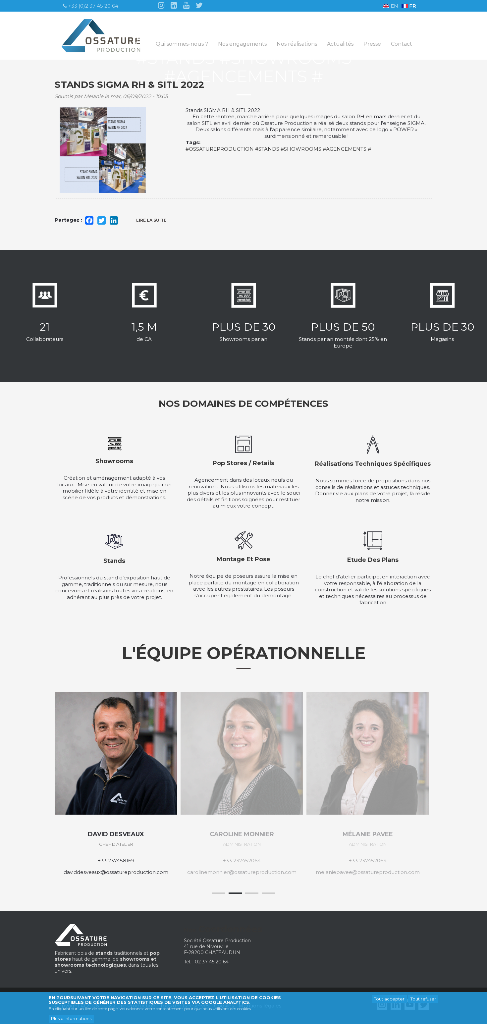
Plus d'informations (71, 1018)
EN (393, 6)
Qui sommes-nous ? (182, 44)
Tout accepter (389, 998)
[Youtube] (186, 5)
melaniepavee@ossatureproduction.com (368, 872)
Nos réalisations (297, 44)
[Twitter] (199, 5)
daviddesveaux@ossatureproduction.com (116, 872)
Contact (401, 44)
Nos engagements (242, 44)
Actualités (340, 44)
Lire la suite (155, 222)
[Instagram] (161, 5)
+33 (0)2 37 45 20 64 (92, 6)
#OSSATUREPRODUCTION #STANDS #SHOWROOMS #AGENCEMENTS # (278, 149)
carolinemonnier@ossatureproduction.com (242, 872)
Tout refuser (423, 998)
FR (412, 6)
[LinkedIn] (174, 5)
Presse (372, 44)
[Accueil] (103, 35)
